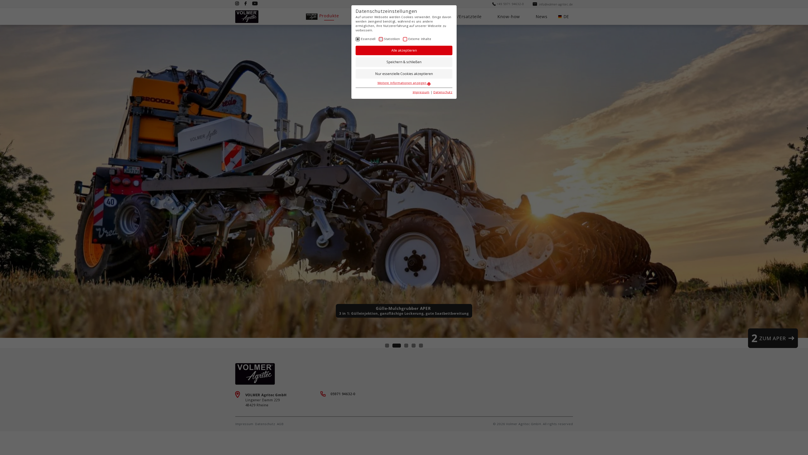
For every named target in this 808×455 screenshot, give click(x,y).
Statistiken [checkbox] (392, 39)
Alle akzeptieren (404, 50)
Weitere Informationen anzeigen (402, 83)
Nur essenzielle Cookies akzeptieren (404, 73)
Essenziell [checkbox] (368, 39)
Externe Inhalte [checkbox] (419, 39)
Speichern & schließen (404, 62)
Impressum (421, 92)
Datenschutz (442, 92)
